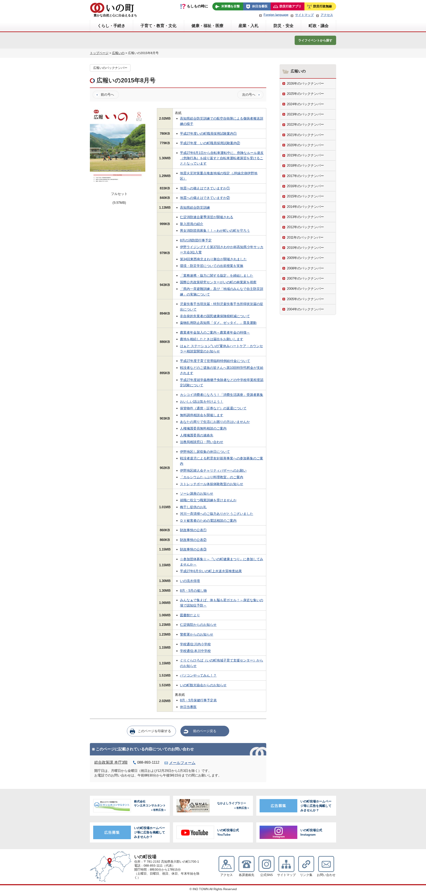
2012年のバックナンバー (305, 227)
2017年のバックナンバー (305, 176)
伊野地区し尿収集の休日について (205, 451)
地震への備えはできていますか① (205, 188)
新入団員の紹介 (191, 224)
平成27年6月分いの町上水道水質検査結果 (211, 571)
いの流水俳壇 (190, 581)
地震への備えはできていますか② (205, 198)
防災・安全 (284, 25)
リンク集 (306, 874)
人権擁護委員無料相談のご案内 (203, 428)
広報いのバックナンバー (110, 68)
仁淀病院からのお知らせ (198, 624)
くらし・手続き (111, 25)
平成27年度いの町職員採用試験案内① (208, 133)
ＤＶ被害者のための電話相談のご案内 (208, 520)
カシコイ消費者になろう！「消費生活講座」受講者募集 (221, 395)
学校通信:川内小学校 (195, 644)
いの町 (112, 7)
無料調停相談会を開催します (201, 415)
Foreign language (276, 14)
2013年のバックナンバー (305, 217)
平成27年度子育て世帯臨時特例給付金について (215, 361)
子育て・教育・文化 (158, 25)
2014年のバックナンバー (305, 206)
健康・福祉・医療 (207, 25)
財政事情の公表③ (193, 549)
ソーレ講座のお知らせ (196, 493)
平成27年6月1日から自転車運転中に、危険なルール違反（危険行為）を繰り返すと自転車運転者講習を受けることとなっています (222, 158)
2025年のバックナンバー (305, 93)
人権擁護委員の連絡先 (196, 435)
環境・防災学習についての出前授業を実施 (211, 266)
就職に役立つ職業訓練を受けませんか (208, 500)
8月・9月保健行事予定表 (198, 700)
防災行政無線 (322, 6)
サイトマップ (304, 15)
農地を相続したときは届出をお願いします (211, 339)
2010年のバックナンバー (305, 247)
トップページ (99, 53)
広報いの (118, 53)
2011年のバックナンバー (305, 237)
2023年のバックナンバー (305, 114)
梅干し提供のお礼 (193, 507)
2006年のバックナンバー (305, 288)
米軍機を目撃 (230, 6)
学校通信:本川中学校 (195, 651)
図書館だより (190, 615)
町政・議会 (319, 25)
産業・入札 (248, 25)
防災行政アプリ (290, 6)
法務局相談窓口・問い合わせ (201, 442)
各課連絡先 (246, 874)
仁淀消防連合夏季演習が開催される (206, 217)
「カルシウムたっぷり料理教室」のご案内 (211, 477)
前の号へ (107, 94)
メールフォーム (182, 763)
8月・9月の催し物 (193, 590)
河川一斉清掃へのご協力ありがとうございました (216, 514)
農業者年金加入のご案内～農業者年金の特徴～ (215, 332)
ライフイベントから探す (315, 40)
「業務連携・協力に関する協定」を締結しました (216, 275)
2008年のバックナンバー (305, 268)
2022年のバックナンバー (305, 124)
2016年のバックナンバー (305, 186)
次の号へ (248, 94)
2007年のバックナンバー (305, 278)
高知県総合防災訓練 (195, 207)
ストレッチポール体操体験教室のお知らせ (211, 484)
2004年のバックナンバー (305, 309)
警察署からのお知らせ (196, 634)
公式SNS (266, 874)
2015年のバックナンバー (305, 196)
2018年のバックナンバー (305, 165)
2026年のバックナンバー (305, 83)
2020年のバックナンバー (305, 145)
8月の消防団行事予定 (196, 240)
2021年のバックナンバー (305, 135)
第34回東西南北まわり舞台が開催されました (213, 259)
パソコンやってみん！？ (198, 675)
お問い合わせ (326, 874)
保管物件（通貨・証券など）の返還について (213, 408)
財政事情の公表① (193, 530)
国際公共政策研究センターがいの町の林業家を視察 (218, 282)
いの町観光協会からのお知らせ (203, 685)
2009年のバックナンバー (305, 258)
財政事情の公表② (193, 540)
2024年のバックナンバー (305, 104)
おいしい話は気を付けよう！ (201, 401)
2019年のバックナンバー (305, 155)
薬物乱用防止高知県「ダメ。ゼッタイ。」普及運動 (218, 323)
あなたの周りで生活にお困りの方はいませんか (215, 422)
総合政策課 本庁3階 (111, 762)
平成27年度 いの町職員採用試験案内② (210, 143)
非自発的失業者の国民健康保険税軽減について (215, 316)
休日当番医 (260, 6)
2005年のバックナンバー (305, 299)
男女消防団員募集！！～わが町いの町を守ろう (215, 230)
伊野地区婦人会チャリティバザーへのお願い (213, 470)
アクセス (327, 15)
